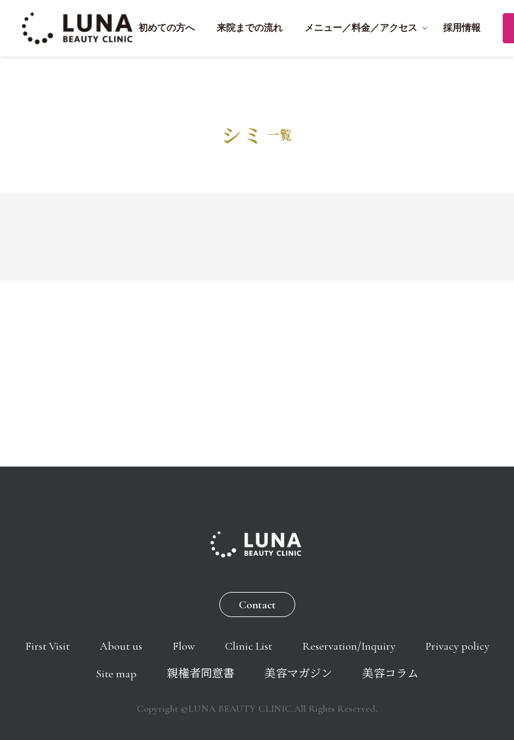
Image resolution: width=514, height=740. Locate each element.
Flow (183, 646)
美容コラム (390, 673)
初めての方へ (167, 28)
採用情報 (462, 28)
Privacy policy (458, 646)
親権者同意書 (200, 673)
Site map (116, 673)
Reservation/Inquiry (349, 646)
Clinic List (248, 646)
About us (121, 646)
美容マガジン (298, 673)
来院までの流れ (250, 28)
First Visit (47, 646)
